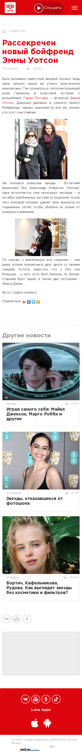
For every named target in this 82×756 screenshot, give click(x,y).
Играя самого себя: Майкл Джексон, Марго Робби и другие (35, 414)
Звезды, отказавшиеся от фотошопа (34, 501)
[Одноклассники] (38, 300)
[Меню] (75, 8)
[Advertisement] (41, 654)
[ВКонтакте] (29, 300)
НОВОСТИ (17, 31)
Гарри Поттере (35, 98)
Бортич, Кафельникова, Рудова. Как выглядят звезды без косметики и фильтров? (39, 588)
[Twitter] (33, 300)
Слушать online (53, 8)
